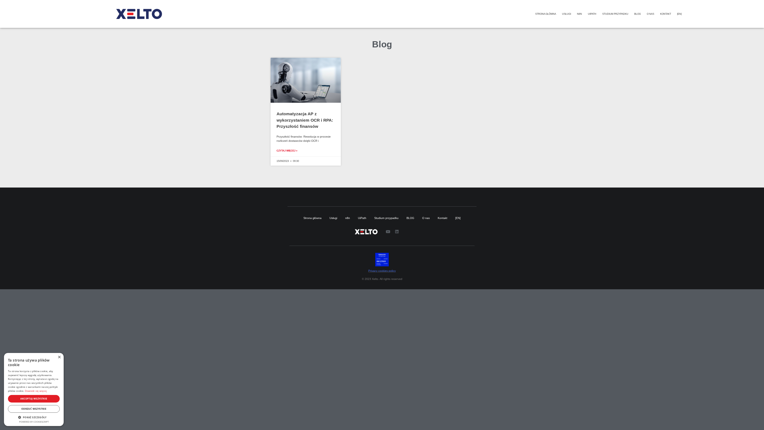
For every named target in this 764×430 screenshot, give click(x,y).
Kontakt (665, 14)
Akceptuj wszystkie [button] (33, 398)
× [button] (59, 357)
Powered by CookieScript (34, 421)
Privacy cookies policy (382, 270)
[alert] (34, 389)
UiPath (592, 14)
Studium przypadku (615, 14)
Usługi (566, 14)
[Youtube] (388, 232)
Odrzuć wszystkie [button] (33, 408)
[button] (34, 417)
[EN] (679, 14)
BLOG (637, 14)
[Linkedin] (397, 232)
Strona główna (545, 14)
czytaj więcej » (287, 150)
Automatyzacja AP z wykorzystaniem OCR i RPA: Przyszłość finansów (305, 120)
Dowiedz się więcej (36, 391)
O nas (650, 14)
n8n (579, 14)
